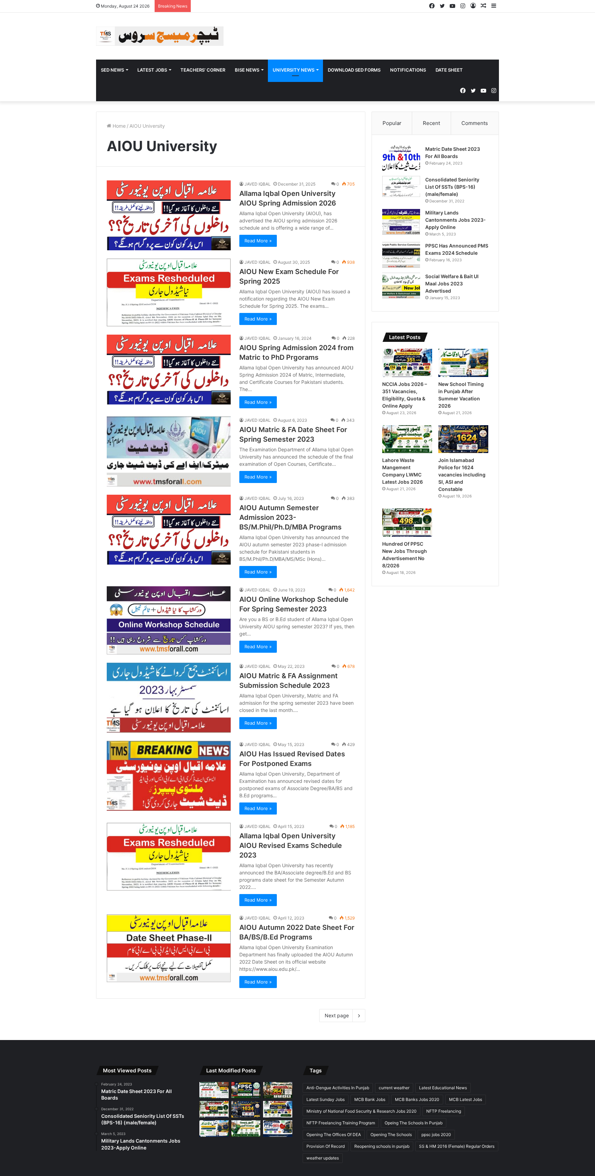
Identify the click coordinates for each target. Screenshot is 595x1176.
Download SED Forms (354, 70)
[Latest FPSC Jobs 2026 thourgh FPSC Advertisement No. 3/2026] (246, 1090)
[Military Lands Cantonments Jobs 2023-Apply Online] (401, 222)
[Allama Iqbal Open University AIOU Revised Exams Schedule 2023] (169, 857)
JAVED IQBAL (257, 184)
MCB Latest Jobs (465, 1099)
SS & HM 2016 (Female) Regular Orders (456, 1146)
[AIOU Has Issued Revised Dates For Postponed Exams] (169, 776)
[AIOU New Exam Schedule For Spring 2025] (169, 292)
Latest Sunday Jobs (325, 1099)
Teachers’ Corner (202, 70)
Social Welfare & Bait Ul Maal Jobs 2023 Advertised (452, 283)
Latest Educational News (443, 1087)
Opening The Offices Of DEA (333, 1134)
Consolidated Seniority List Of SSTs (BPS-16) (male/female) (452, 187)
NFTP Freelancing (443, 1111)
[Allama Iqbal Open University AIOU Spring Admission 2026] (169, 215)
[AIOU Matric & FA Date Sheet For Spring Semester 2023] (169, 451)
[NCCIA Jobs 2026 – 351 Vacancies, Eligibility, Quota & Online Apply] (407, 363)
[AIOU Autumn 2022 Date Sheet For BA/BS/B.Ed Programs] (169, 948)
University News (293, 70)
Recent (431, 123)
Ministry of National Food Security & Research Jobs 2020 (361, 1111)
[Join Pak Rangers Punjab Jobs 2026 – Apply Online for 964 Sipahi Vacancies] (277, 1090)
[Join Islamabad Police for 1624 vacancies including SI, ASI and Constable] (463, 439)
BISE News (247, 70)
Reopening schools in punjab (381, 1146)
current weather (394, 1087)
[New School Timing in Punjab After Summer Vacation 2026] (463, 363)
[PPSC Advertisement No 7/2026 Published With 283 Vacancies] (277, 1128)
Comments (474, 123)
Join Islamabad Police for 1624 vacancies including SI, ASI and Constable (462, 474)
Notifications (408, 70)
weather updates (322, 1158)
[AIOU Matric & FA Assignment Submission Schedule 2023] (169, 698)
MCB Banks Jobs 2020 (417, 1099)
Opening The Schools (391, 1134)
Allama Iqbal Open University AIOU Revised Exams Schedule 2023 (290, 845)
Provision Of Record (325, 1146)
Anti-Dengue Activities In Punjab (337, 1087)
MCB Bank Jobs (369, 1099)
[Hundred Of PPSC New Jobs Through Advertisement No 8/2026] (407, 522)
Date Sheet (449, 70)
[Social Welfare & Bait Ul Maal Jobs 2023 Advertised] (401, 285)
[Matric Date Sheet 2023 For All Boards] (401, 158)
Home (118, 126)
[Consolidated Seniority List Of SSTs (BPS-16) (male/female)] (401, 186)
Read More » (258, 240)
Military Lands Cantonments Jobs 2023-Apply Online (455, 220)
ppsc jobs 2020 (436, 1134)
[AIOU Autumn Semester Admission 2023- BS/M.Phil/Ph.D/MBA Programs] (169, 530)
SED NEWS (112, 70)
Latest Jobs (152, 70)
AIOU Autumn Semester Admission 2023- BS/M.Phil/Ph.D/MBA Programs (290, 517)
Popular (392, 123)
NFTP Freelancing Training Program (340, 1122)
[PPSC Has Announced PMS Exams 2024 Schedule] (401, 255)
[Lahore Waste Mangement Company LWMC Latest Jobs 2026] (407, 439)
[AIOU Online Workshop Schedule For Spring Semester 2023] (169, 620)
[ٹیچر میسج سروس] (159, 36)
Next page (337, 1015)
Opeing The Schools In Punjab (413, 1122)
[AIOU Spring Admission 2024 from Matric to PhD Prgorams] (169, 370)
